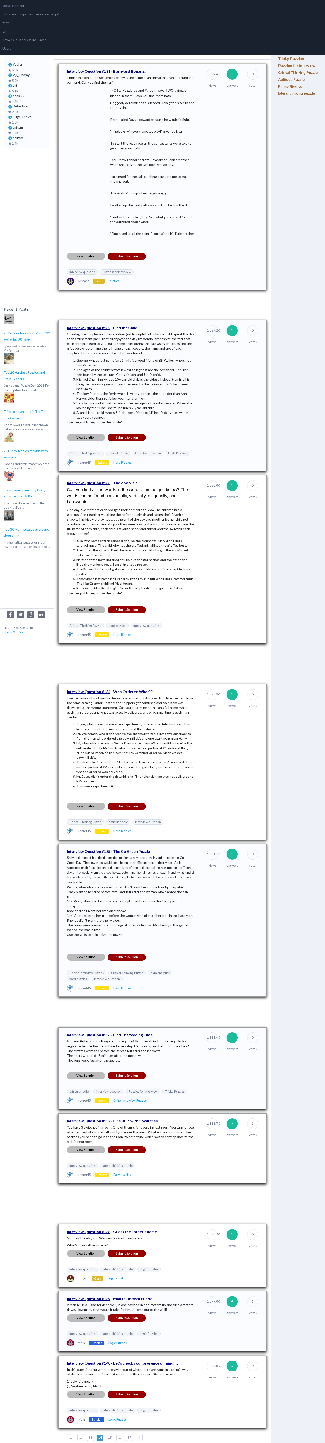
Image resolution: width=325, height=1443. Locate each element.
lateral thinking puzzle (118, 1166)
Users (6, 48)
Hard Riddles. (122, 462)
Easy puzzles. (122, 1175)
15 (110, 1437)
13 (90, 1437)
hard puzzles (117, 625)
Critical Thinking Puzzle (85, 453)
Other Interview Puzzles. (130, 1100)
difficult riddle (118, 453)
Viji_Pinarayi (21, 75)
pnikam (18, 138)
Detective (20, 106)
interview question (82, 272)
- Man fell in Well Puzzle (109, 1298)
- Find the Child (102, 327)
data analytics (160, 973)
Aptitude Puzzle (291, 79)
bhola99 (19, 96)
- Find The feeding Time (110, 1035)
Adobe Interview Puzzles (86, 973)
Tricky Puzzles (174, 1091)
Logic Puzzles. (117, 1278)
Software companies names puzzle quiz (31, 14)
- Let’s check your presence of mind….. (122, 1363)
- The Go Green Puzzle (108, 851)
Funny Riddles (290, 86)
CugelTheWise (24, 117)
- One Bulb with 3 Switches (112, 1121)
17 (129, 1437)
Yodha (17, 64)
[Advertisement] (27, 227)
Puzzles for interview (117, 272)
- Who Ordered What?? (110, 691)
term (6, 23)
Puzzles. (114, 281)
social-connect (13, 6)
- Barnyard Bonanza (106, 71)
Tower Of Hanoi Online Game (24, 40)
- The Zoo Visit (102, 482)
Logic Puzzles (177, 453)
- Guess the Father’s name (112, 1231)
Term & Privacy (15, 632)
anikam (18, 127)
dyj (15, 85)
